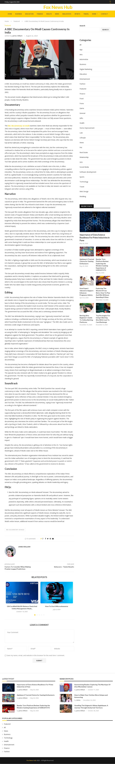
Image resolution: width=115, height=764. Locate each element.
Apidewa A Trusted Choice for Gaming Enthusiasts (87, 261)
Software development (88, 172)
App (81, 50)
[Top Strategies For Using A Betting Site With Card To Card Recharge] (103, 308)
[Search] (110, 2)
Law (81, 133)
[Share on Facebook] (45, 539)
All (80, 45)
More (94, 14)
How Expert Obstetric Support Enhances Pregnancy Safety (86, 291)
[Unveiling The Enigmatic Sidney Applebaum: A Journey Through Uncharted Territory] (66, 708)
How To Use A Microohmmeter (56, 606)
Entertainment (85, 79)
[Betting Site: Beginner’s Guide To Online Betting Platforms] (87, 308)
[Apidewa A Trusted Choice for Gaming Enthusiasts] (87, 251)
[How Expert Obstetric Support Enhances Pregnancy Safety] (87, 281)
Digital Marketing (86, 69)
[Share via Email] (53, 539)
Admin (78, 700)
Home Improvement (87, 128)
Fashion (82, 84)
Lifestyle (83, 138)
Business (18, 14)
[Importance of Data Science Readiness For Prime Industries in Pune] (95, 222)
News (57, 14)
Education (29, 14)
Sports (77, 14)
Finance (40, 14)
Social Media (84, 167)
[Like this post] (42, 539)
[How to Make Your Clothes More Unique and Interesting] (66, 698)
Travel (86, 14)
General (82, 113)
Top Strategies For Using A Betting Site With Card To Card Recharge (103, 319)
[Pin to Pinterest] (50, 539)
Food (81, 98)
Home (10, 14)
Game (82, 108)
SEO (81, 162)
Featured (17, 21)
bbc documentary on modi (15, 529)
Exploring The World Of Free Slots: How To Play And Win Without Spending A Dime (103, 292)
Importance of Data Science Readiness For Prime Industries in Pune (95, 238)
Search (82, 26)
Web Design (84, 191)
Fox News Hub (31, 760)
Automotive (84, 59)
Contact (104, 14)
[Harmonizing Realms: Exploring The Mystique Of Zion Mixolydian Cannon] (66, 688)
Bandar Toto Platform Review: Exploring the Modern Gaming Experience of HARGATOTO (102, 264)
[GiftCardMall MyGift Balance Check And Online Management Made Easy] (22, 592)
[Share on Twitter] (48, 539)
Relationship (84, 157)
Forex (82, 103)
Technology (84, 182)
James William (17, 36)
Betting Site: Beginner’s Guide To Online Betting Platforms (86, 319)
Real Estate (66, 14)
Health (49, 14)
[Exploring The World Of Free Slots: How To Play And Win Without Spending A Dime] (103, 281)
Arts (81, 54)
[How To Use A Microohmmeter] (56, 592)
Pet (81, 147)
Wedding (83, 196)
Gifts (81, 118)
